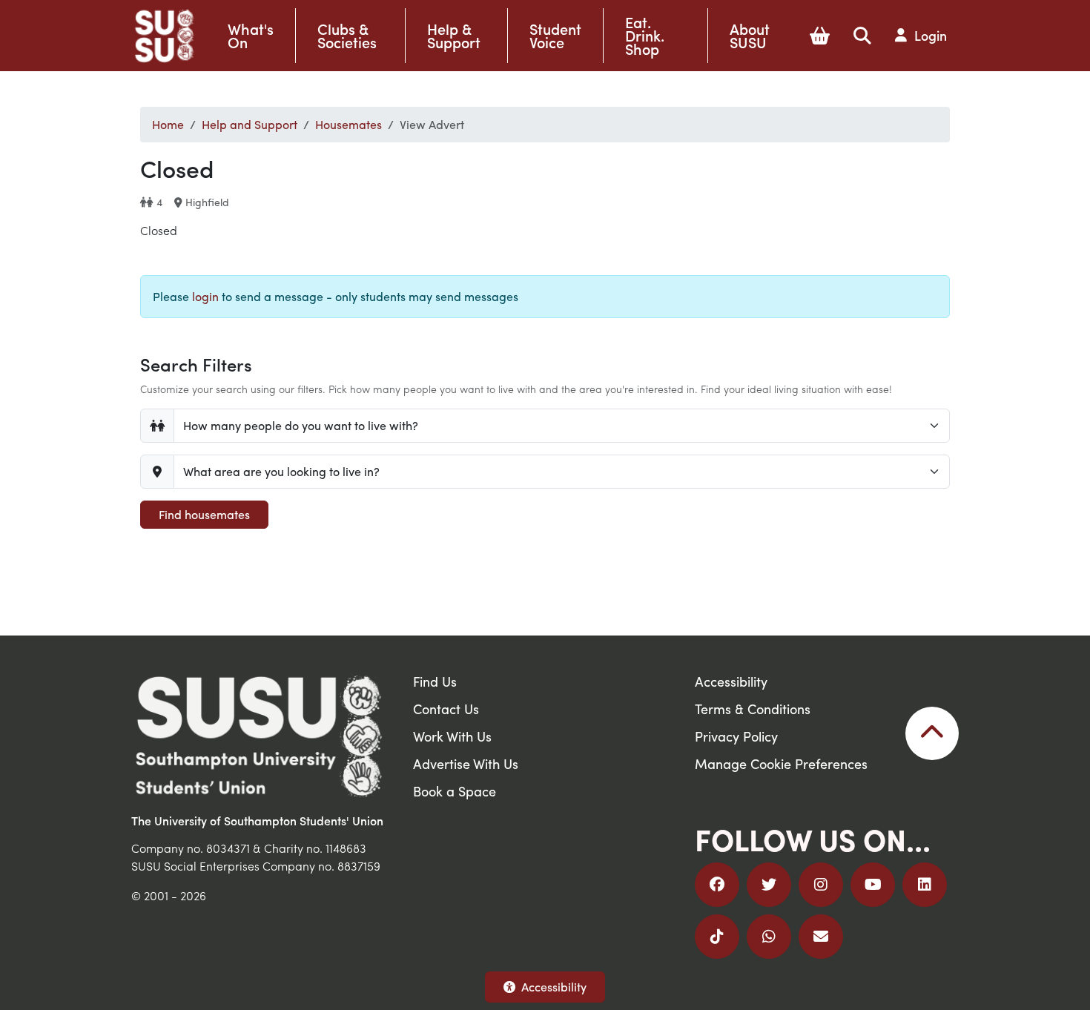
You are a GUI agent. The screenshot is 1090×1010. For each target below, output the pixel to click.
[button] (820, 35)
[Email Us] (821, 936)
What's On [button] (251, 35)
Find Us (435, 681)
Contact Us (446, 708)
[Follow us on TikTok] (717, 936)
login (205, 296)
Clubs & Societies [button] (347, 35)
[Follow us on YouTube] (872, 884)
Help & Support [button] (453, 35)
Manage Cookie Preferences (781, 763)
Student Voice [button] (555, 35)
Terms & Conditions (752, 708)
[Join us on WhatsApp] (769, 936)
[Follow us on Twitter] (769, 884)
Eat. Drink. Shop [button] (644, 36)
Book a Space (454, 791)
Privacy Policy (736, 736)
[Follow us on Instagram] (821, 884)
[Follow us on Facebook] (717, 884)
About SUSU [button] (750, 35)
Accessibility (554, 986)
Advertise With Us (465, 763)
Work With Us (452, 736)
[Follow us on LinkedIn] (924, 884)
